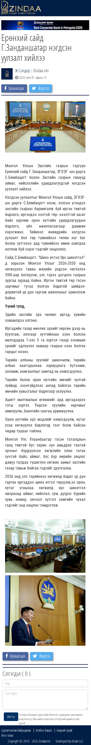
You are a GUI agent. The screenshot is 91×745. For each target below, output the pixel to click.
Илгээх (11, 716)
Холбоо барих (44, 730)
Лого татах (7, 735)
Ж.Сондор (22, 70)
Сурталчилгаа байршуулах (16, 730)
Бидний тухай (64, 730)
